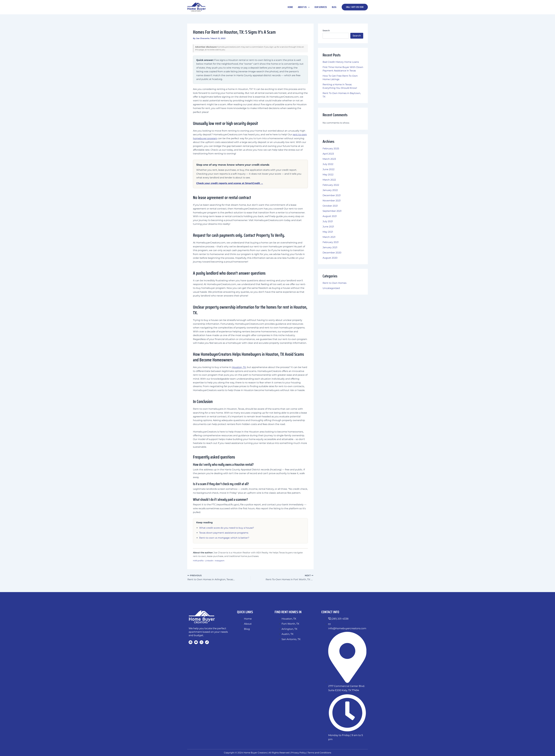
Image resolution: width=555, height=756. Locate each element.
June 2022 (328, 169)
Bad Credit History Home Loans (341, 62)
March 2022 (329, 179)
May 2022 (328, 174)
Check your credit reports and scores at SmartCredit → (229, 183)
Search (326, 30)
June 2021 (328, 226)
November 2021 (332, 200)
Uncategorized (331, 288)
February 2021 (331, 242)
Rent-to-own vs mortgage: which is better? (224, 537)
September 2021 (332, 211)
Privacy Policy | (299, 752)
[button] (355, 7)
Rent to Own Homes (334, 283)
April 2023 (328, 153)
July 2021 (328, 221)
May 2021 (328, 231)
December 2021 (332, 195)
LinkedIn (209, 560)
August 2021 (330, 216)
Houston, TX (239, 367)
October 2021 (330, 205)
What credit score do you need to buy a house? (226, 527)
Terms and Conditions (319, 752)
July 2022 (328, 164)
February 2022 (331, 185)
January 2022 (330, 190)
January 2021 (330, 247)
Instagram (219, 560)
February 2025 (331, 148)
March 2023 (329, 159)
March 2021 (329, 237)
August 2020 (330, 257)
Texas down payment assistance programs (223, 532)
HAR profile (198, 560)
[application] (308, 7)
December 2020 (332, 252)
